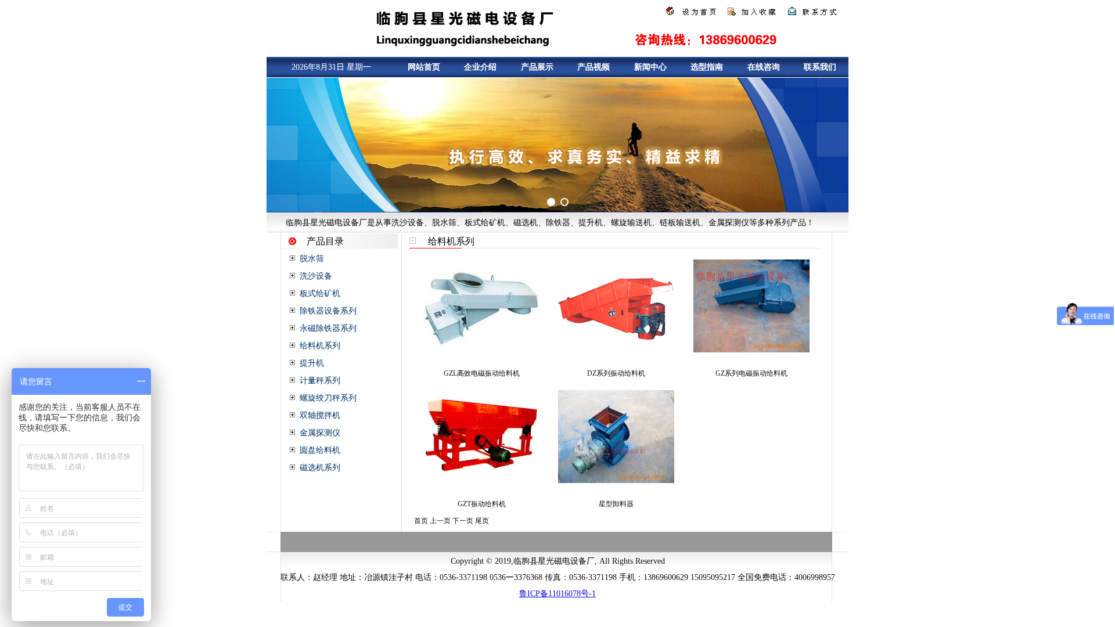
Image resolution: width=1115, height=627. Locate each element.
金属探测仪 (320, 432)
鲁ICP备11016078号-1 (557, 593)
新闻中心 (650, 67)
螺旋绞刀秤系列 (328, 398)
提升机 (312, 363)
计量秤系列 (320, 380)
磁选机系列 (320, 467)
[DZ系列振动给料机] (616, 350)
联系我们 (820, 67)
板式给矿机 (320, 293)
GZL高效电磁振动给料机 (482, 373)
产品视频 (593, 67)
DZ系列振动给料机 (616, 373)
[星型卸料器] (616, 481)
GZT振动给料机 (482, 504)
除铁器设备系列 (328, 311)
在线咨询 (763, 67)
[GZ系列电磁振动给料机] (751, 350)
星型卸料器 (616, 504)
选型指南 (706, 67)
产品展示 (537, 67)
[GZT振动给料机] (481, 481)
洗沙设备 (316, 276)
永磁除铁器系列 (328, 328)
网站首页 (424, 67)
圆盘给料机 (320, 450)
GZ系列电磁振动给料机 (751, 373)
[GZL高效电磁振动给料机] (481, 350)
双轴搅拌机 (320, 415)
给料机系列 (320, 345)
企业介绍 (480, 67)
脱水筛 (312, 258)
